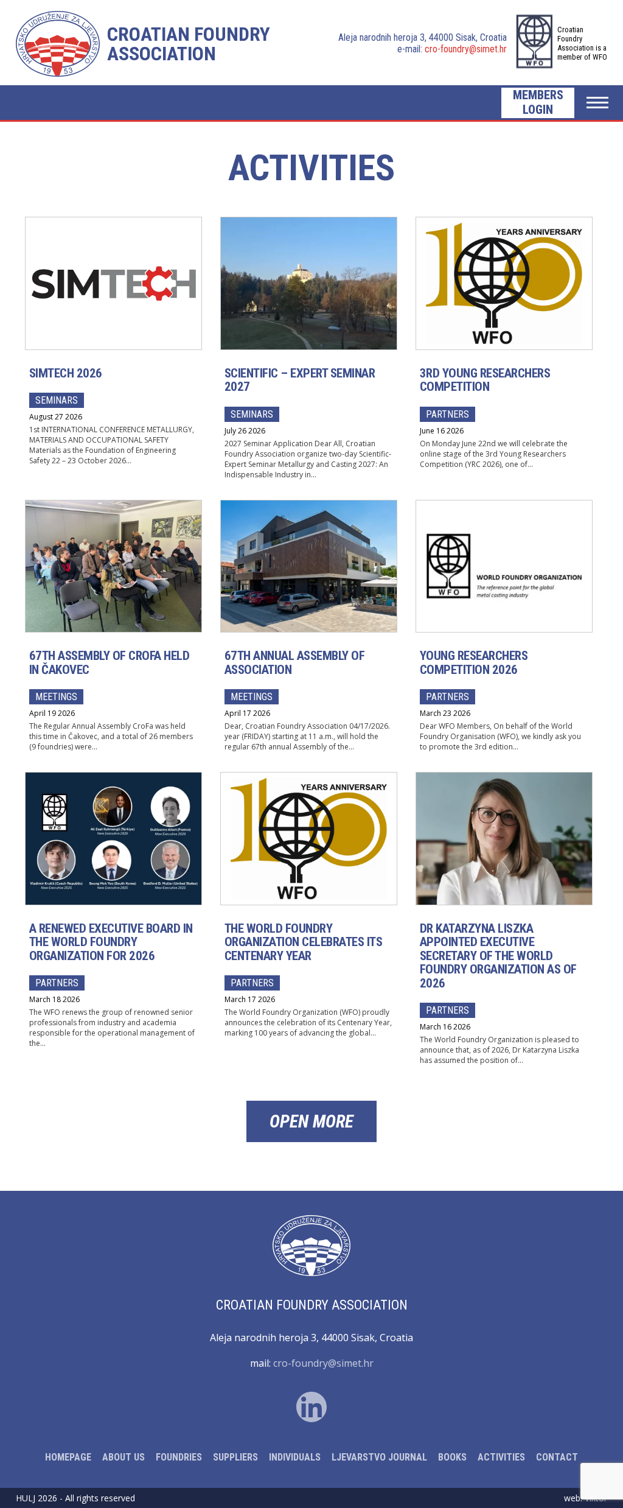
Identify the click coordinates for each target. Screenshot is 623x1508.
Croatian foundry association (188, 44)
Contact (557, 1457)
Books (452, 1457)
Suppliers (235, 1457)
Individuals (295, 1457)
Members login (538, 102)
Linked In (311, 1407)
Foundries (179, 1457)
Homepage (68, 1457)
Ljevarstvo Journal (379, 1457)
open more (311, 1121)
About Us (123, 1457)
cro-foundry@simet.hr (466, 49)
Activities (501, 1457)
